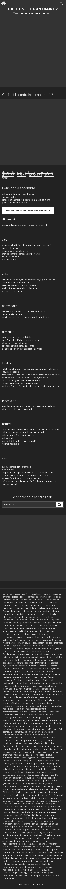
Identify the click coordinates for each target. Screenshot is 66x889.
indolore (15, 861)
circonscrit (29, 752)
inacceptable (19, 832)
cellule (33, 798)
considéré (47, 867)
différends (42, 801)
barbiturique (28, 849)
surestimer (18, 778)
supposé (44, 789)
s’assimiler (16, 792)
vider (37, 648)
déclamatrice (34, 867)
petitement (36, 786)
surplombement (10, 835)
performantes (30, 740)
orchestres (8, 637)
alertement (18, 677)
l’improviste (8, 746)
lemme (14, 858)
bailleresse (55, 720)
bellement (26, 847)
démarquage (21, 732)
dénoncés (39, 671)
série (39, 617)
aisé (19, 172)
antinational (35, 651)
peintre (6, 657)
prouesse (51, 812)
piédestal (52, 740)
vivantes (57, 622)
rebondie (53, 625)
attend (19, 875)
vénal (15, 622)
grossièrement (10, 844)
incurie (48, 692)
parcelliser (39, 763)
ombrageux (47, 873)
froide (47, 674)
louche (43, 677)
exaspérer (8, 772)
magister (7, 824)
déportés (7, 608)
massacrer (8, 660)
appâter (46, 683)
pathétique (37, 674)
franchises (26, 599)
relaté (15, 597)
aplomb (30, 172)
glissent (7, 783)
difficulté (8, 175)
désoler (6, 605)
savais (53, 769)
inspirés (50, 631)
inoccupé (40, 755)
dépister (55, 620)
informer (53, 844)
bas (59, 700)
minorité (58, 746)
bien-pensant (9, 809)
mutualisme (8, 614)
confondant (42, 706)
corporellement (10, 786)
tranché (18, 815)
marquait (18, 617)
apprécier (30, 801)
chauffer (18, 855)
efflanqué (46, 648)
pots (49, 694)
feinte (22, 597)
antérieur (58, 852)
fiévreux (52, 677)
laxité (5, 827)
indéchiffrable (25, 763)
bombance (33, 597)
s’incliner (38, 743)
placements (8, 878)
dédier (28, 766)
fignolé (26, 829)
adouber (43, 769)
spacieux (57, 597)
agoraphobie (27, 861)
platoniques (23, 654)
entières (42, 852)
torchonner (8, 801)
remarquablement (49, 824)
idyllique (57, 648)
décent (16, 634)
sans (5, 178)
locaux (6, 668)
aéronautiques (10, 726)
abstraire (44, 666)
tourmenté (8, 795)
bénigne (7, 677)
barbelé (22, 844)
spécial (15, 847)
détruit (40, 700)
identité (25, 594)
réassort (40, 809)
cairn (51, 660)
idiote (56, 875)
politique (40, 827)
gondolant (31, 608)
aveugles (33, 640)
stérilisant (7, 732)
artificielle (42, 625)
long (21, 827)
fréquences (21, 852)
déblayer (19, 709)
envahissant (42, 861)
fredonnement (9, 643)
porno (55, 849)
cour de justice (10, 763)
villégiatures (21, 714)
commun (33, 602)
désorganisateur (19, 789)
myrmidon (7, 648)
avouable (45, 870)
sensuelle (7, 674)
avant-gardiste (42, 611)
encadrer (37, 841)
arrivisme (42, 628)
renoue (34, 654)
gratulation (34, 732)
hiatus (49, 755)
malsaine (43, 668)
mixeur (34, 634)
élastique (33, 789)
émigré (56, 637)
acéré (55, 608)
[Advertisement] (33, 52)
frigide (6, 792)
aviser (45, 723)
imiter (23, 795)
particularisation (11, 812)
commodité (45, 172)
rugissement (44, 608)
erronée (6, 597)
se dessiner (20, 870)
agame (31, 758)
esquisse (7, 803)
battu (30, 870)
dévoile (46, 838)
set (51, 821)
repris (22, 864)
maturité (17, 829)
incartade (7, 689)
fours (60, 749)
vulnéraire (26, 694)
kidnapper (36, 875)
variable (23, 666)
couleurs (7, 723)
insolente (53, 602)
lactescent (16, 611)
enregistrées (29, 760)
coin (50, 852)
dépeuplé (8, 172)
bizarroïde (46, 637)
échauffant (56, 829)
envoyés (33, 844)
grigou (36, 766)
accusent (42, 798)
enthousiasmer (10, 864)
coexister (41, 806)
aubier (17, 798)
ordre (54, 780)
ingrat (6, 789)
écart (26, 723)
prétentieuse (54, 806)
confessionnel (33, 864)
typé (53, 654)
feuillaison (19, 755)
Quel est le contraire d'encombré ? (27, 95)
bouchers (29, 778)
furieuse (20, 746)
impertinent (42, 760)
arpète (13, 827)
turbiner (15, 668)
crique (28, 734)
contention (8, 671)
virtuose (44, 821)
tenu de (45, 737)
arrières (51, 646)
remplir (23, 640)
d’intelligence (9, 717)
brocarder (41, 772)
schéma (17, 743)
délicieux (21, 729)
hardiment (38, 835)
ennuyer (20, 628)
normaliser (28, 803)
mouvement (36, 605)
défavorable (16, 806)
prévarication (32, 637)
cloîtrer (44, 775)
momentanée (39, 734)
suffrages (25, 674)
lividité (6, 858)
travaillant (19, 608)
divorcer (7, 651)
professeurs (26, 622)
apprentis (24, 786)
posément (35, 873)
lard (38, 689)
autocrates (30, 806)
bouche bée (50, 686)
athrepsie (7, 617)
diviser (56, 847)
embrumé (7, 755)
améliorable (34, 683)
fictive (6, 646)
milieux (22, 726)
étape (31, 809)
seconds (58, 855)
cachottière (46, 795)
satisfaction (30, 855)
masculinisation (10, 737)
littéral (29, 818)
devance (7, 818)
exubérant (57, 594)
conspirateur (31, 677)
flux (34, 746)
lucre (16, 674)
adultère (36, 829)
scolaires (46, 766)
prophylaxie (55, 723)
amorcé (23, 858)
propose (30, 706)
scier (26, 875)
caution (25, 634)
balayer (18, 689)
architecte (40, 812)
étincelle (52, 614)
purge (52, 628)
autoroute (56, 858)
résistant (7, 697)
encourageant (9, 631)
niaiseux (37, 749)
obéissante (8, 867)
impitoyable (45, 634)
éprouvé (7, 686)
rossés (48, 855)
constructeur (56, 706)
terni (20, 717)
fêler (39, 838)
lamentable (8, 625)
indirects (7, 769)
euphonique (45, 657)
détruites (52, 772)
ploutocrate (20, 602)
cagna (16, 694)
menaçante (49, 605)
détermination (22, 780)
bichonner (33, 821)
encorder (21, 775)
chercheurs (33, 726)
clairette (56, 611)
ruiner (15, 605)
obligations (18, 838)
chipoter (7, 829)
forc (42, 631)
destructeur (18, 818)
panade (54, 789)
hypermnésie (39, 646)
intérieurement (40, 660)
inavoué (6, 847)
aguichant (45, 726)
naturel (49, 175)
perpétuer (32, 832)
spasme (29, 755)
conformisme (30, 697)
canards (7, 749)
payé (5, 594)
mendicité (41, 778)
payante (7, 760)
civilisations (39, 694)
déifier (58, 640)
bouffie (23, 712)
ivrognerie (58, 692)
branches (27, 743)
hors (46, 841)
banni (26, 792)
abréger (35, 720)
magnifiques (24, 643)
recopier (7, 634)
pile (52, 680)
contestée (53, 663)
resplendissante (10, 712)
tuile (17, 795)
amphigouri (52, 763)
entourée (35, 780)
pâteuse (7, 838)
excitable (57, 657)
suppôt (46, 651)
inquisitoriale (9, 720)
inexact (6, 849)
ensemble (32, 668)
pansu (27, 717)
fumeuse (7, 692)
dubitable (7, 758)
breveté (56, 766)
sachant (17, 760)
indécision (35, 175)
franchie (7, 832)
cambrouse (8, 780)
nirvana (33, 852)
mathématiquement (33, 692)
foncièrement (9, 654)
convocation (21, 683)
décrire (32, 712)
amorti (6, 703)
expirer (53, 861)
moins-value (28, 703)
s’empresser (42, 752)
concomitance (16, 766)
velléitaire (23, 631)
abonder (7, 622)
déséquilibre (9, 663)
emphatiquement (29, 783)
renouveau (8, 602)
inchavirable (9, 700)
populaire (54, 760)
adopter (29, 671)
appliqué (7, 694)
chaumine (26, 749)
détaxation (8, 875)
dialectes (30, 772)
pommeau (7, 815)
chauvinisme (9, 628)
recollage (37, 686)
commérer (22, 821)
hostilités (19, 772)
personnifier (44, 697)
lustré (18, 660)
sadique (47, 622)
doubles (33, 714)
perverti (51, 778)
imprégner (51, 803)
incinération (40, 818)
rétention (15, 703)
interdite (54, 775)
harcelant (19, 706)
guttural (19, 671)
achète (17, 824)
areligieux (16, 657)
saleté (16, 686)
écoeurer (27, 660)
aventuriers (18, 769)
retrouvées (8, 709)
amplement (8, 620)
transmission (49, 749)
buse (40, 855)
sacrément (8, 714)
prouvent (54, 752)
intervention (45, 597)
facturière (26, 841)
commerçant (23, 720)
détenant (39, 803)
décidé (49, 643)
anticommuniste (38, 792)
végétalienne (27, 812)
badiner (45, 858)
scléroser (51, 729)
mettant (42, 602)
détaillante (50, 700)
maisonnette (9, 821)
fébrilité (19, 625)
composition (48, 689)
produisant (8, 740)
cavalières (36, 594)
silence (24, 651)
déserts (50, 827)
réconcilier (57, 683)
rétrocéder (8, 870)
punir (23, 668)
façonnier (54, 668)
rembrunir (40, 703)
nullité (59, 786)
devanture (32, 614)
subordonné (43, 620)
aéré (28, 746)
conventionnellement (13, 734)
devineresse (33, 775)
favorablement (54, 809)
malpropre (16, 646)
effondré (17, 723)
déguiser (19, 637)
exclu (19, 700)
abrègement (9, 775)
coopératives (50, 815)
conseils (53, 798)
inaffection (26, 686)
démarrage (47, 732)
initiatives (48, 617)
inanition (7, 778)
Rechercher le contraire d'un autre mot (28, 211)
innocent (51, 703)
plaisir (23, 737)
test (37, 870)
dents (39, 849)
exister (49, 671)
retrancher (54, 712)
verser (16, 783)
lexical (54, 737)
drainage (53, 792)
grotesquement (30, 657)
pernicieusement (11, 599)
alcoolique (37, 717)
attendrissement (52, 599)
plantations (29, 700)
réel (60, 729)
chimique (7, 743)
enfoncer (30, 838)
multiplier (20, 614)
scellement (21, 867)
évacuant (58, 795)
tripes (38, 680)
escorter (16, 849)
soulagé (24, 873)
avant (32, 620)
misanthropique (10, 873)
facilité (21, 175)
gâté (5, 766)
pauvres (19, 801)
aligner (44, 720)
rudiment (18, 697)
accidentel (8, 683)
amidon (16, 749)
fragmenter (40, 663)
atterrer (57, 835)
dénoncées (15, 594)
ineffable (58, 643)
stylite (42, 740)
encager (34, 631)
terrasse (7, 752)
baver (5, 806)
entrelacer (31, 628)
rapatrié (29, 648)
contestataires (45, 746)
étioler (16, 651)
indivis (25, 798)
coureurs (29, 827)
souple (47, 849)
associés (47, 875)
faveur (6, 611)
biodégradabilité (25, 680)
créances (24, 605)
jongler (47, 594)
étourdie (43, 844)
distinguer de (45, 783)
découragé (48, 786)
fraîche (48, 835)
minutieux (44, 654)
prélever (56, 674)
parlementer (34, 737)
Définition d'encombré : (19, 188)
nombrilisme (54, 818)
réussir (19, 740)
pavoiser (17, 752)
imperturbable (46, 714)
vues (59, 654)
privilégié (22, 809)
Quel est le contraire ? (33, 9)
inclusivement (46, 640)
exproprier (8, 706)
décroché (49, 743)
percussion (34, 858)
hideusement (55, 801)
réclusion (19, 648)
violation (42, 712)
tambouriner (20, 758)
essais (54, 666)
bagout (47, 717)
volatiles (27, 646)
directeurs (28, 611)
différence (30, 617)
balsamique (45, 847)
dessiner (29, 663)
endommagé (9, 680)
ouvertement (9, 729)
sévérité (26, 824)
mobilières (58, 694)
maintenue (29, 689)
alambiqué (14, 841)
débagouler (38, 643)
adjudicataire (45, 832)
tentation (46, 864)
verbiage (7, 798)
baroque (33, 666)
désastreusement (45, 758)
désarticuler (8, 852)
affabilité (17, 692)
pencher (42, 614)
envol (35, 847)
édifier (27, 815)
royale (35, 824)
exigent (37, 622)
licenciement (22, 620)
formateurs (25, 835)
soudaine (37, 599)
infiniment (36, 815)
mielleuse (35, 723)
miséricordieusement (36, 709)
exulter (6, 861)
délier (5, 640)
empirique (7, 855)
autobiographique (36, 729)
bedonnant (34, 795)
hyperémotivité (10, 666)
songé (20, 663)
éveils (46, 680)
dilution (17, 803)
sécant (45, 829)
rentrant (14, 640)
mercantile (30, 625)
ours (49, 734)
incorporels (31, 769)
